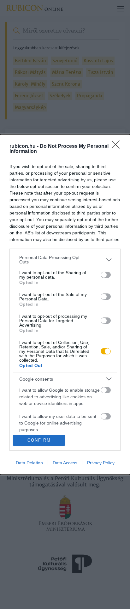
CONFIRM (39, 440)
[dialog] (65, 304)
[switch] (106, 275)
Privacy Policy (101, 462)
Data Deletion (29, 462)
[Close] (118, 147)
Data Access (65, 462)
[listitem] (65, 259)
